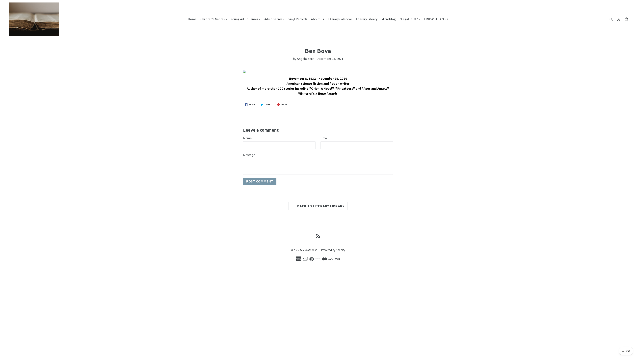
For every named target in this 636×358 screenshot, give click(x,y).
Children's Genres (214, 19)
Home (192, 19)
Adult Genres (275, 19)
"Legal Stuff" (411, 19)
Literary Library (366, 19)
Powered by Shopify (333, 250)
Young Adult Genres (246, 19)
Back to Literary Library (320, 206)
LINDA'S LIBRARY (436, 19)
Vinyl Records (298, 19)
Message (249, 155)
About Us (317, 19)
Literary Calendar (340, 19)
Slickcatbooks (308, 250)
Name (247, 138)
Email (324, 138)
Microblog (388, 19)
